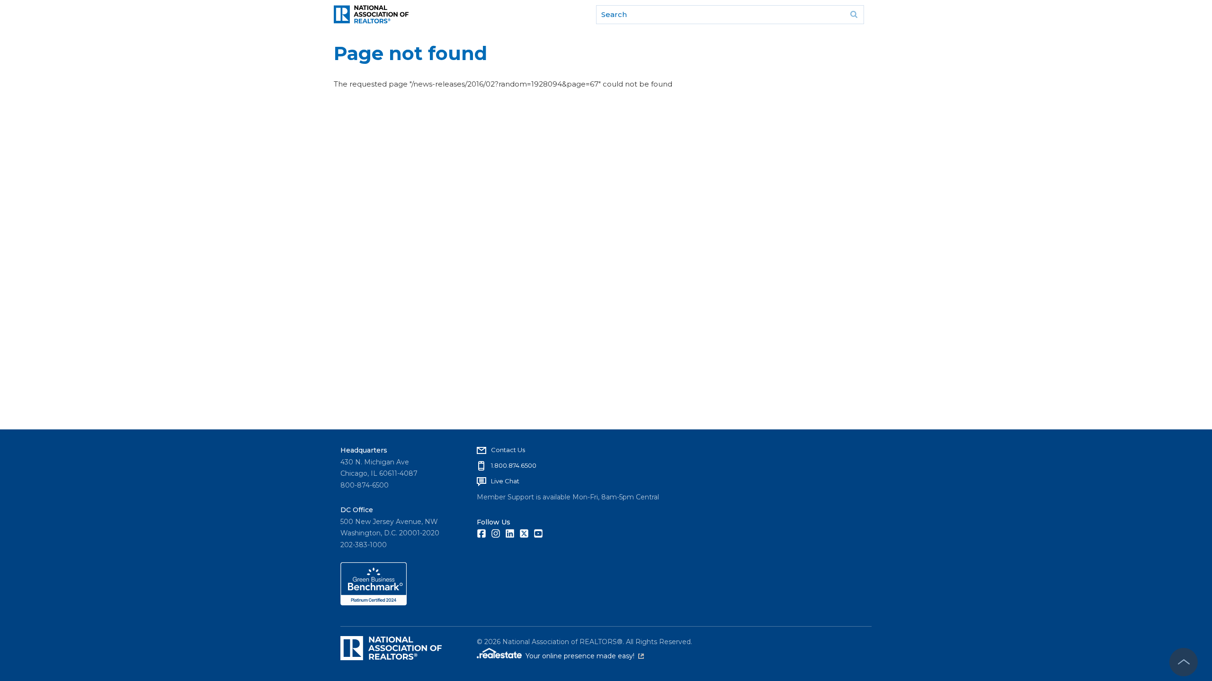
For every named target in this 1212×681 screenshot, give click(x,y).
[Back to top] (1183, 662)
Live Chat (505, 481)
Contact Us (508, 450)
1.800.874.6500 (513, 465)
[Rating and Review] (373, 603)
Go (853, 14)
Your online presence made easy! (585, 656)
